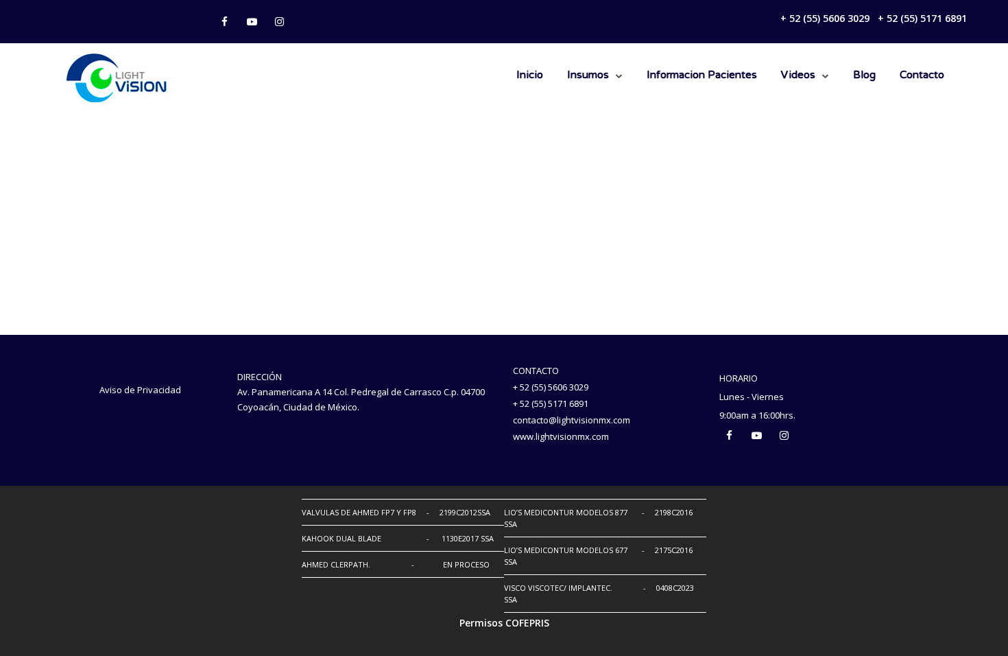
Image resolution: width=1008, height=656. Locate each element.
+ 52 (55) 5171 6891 (922, 18)
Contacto (922, 75)
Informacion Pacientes (702, 75)
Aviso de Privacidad (140, 390)
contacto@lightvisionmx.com (571, 420)
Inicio (529, 75)
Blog (864, 75)
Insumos (588, 75)
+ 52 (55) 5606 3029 (824, 18)
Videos (798, 75)
